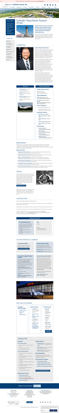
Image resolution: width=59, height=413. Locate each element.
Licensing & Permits (10, 54)
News (55, 7)
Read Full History (21, 185)
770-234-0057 (47, 315)
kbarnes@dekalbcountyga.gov (45, 102)
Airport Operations (10, 23)
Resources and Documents (9, 31)
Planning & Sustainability (10, 57)
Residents (43, 7)
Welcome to (16, 4)
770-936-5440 (46, 114)
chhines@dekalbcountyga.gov (44, 98)
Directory (9, 49)
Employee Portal (29, 396)
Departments (19, 7)
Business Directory (10, 33)
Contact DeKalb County (29, 392)
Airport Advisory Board (10, 28)
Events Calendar (11, 51)
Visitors (49, 7)
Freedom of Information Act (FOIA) (29, 394)
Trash (9, 59)
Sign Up (37, 386)
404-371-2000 (14, 394)
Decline (51, 410)
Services (25, 7)
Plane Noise (26, 375)
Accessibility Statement (29, 391)
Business (37, 7)
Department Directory (29, 393)
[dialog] (49, 409)
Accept (55, 410)
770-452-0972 (47, 312)
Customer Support (9, 47)
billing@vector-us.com (34, 212)
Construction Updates (24, 248)
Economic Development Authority (45, 392)
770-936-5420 (42, 103)
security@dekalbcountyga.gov (44, 134)
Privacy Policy (29, 395)
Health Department (46, 393)
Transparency (31, 7)
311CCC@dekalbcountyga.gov (14, 393)
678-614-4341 (47, 121)
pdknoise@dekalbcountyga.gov (44, 132)
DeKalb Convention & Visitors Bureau (46, 391)
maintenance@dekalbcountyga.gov (45, 137)
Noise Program (9, 25)
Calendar (30, 402)
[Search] (51, 16)
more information (40, 1)
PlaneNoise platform (26, 261)
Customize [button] (43, 410)
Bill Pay (9, 41)
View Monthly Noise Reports (43, 370)
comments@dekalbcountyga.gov (45, 129)
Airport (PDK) (10, 21)
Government (12, 7)
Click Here (44, 211)
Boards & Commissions (10, 44)
